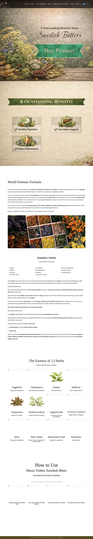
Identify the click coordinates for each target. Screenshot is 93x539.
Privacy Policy (51, 537)
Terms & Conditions (59, 537)
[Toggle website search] (87, 4)
